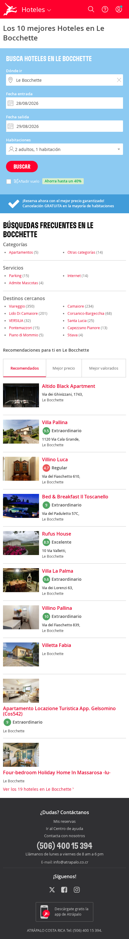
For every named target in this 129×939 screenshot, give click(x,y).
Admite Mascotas (23, 282)
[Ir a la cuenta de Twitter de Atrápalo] (52, 890)
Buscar (22, 166)
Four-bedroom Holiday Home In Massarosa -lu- (56, 773)
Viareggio (17, 306)
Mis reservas (64, 821)
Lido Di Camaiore (23, 313)
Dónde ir (14, 71)
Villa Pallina (55, 423)
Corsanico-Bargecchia (86, 313)
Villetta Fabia (56, 645)
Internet (74, 275)
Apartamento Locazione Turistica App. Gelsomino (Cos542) (59, 711)
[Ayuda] (105, 9)
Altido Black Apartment (68, 386)
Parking (15, 275)
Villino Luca (55, 460)
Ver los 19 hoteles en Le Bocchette (38, 789)
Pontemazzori (20, 327)
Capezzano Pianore (84, 327)
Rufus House (56, 534)
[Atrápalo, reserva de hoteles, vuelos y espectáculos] (10, 9)
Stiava (73, 334)
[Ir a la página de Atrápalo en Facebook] (64, 890)
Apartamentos (21, 252)
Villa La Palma (57, 571)
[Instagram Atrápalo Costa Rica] (77, 890)
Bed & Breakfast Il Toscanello (75, 497)
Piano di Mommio (23, 334)
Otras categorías (81, 252)
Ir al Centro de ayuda (64, 828)
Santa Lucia (77, 320)
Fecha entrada (19, 94)
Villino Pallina (57, 608)
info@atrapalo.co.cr (70, 862)
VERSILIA (16, 320)
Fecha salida (17, 117)
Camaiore (76, 306)
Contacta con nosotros (64, 836)
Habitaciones (18, 140)
